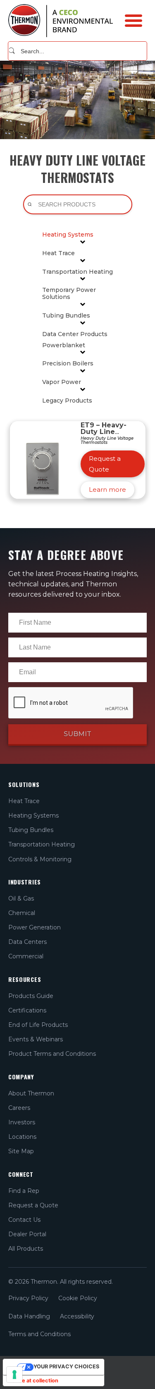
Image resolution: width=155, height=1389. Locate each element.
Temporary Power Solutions (69, 294)
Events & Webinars (35, 1039)
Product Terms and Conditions (52, 1053)
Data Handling (29, 1316)
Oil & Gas (21, 898)
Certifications (27, 1010)
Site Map (21, 1151)
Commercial (25, 956)
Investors (21, 1122)
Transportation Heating (77, 271)
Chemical (21, 913)
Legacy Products (67, 400)
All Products (25, 1248)
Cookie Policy (77, 1298)
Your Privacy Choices (66, 1366)
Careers (19, 1108)
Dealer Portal (27, 1234)
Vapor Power (61, 382)
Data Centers (27, 942)
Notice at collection (33, 1380)
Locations (22, 1136)
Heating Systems (67, 234)
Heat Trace (58, 253)
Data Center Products (74, 334)
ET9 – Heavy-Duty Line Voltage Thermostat (103, 435)
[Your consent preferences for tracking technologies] (14, 1374)
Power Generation (34, 927)
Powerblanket (63, 345)
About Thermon (31, 1093)
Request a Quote (33, 1205)
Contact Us (24, 1219)
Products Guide (30, 996)
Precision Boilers (67, 363)
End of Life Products (38, 1025)
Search (11, 51)
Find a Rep (23, 1191)
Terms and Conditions (39, 1334)
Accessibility (77, 1316)
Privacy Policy (28, 1298)
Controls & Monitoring (40, 859)
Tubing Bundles (66, 315)
